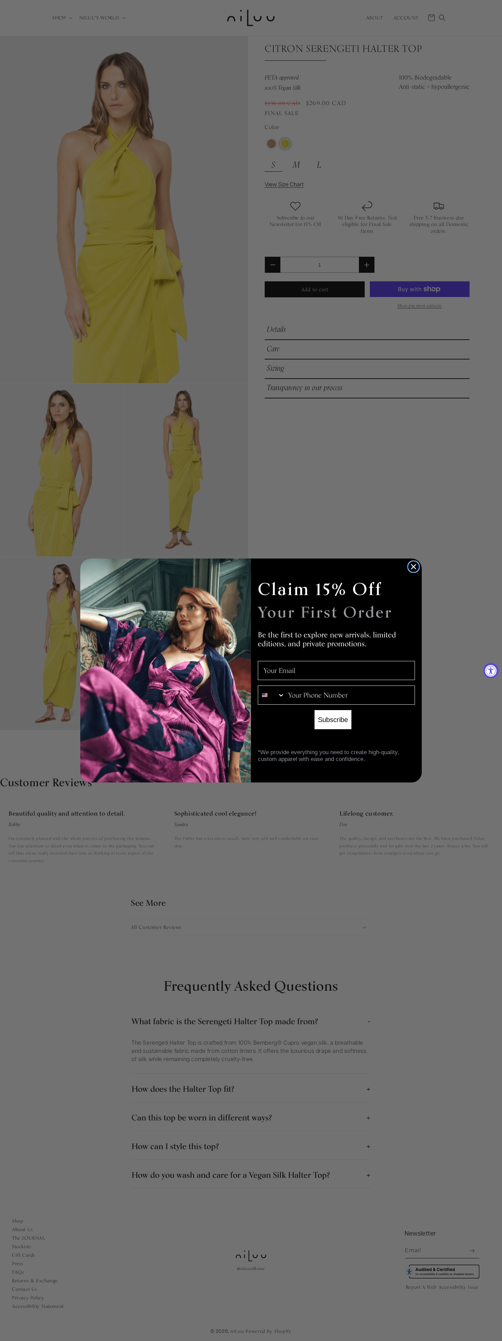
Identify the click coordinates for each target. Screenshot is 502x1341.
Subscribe (333, 719)
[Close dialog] (413, 566)
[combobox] (271, 695)
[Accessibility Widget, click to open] (491, 670)
